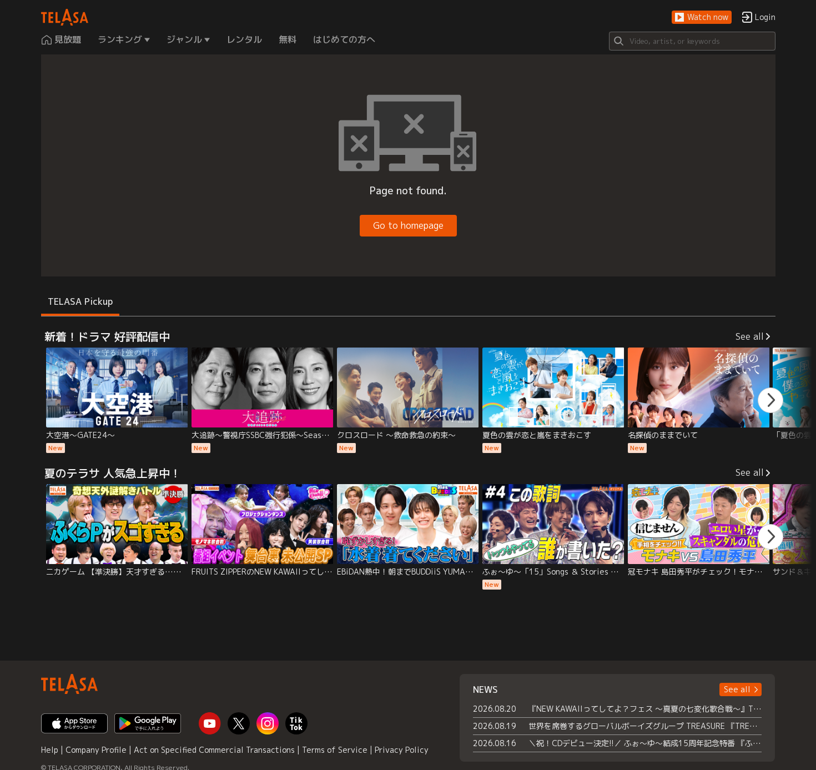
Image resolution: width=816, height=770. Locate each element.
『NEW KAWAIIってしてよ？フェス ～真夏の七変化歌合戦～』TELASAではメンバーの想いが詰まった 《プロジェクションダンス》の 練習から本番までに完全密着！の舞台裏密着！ (645, 708)
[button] (702, 17)
